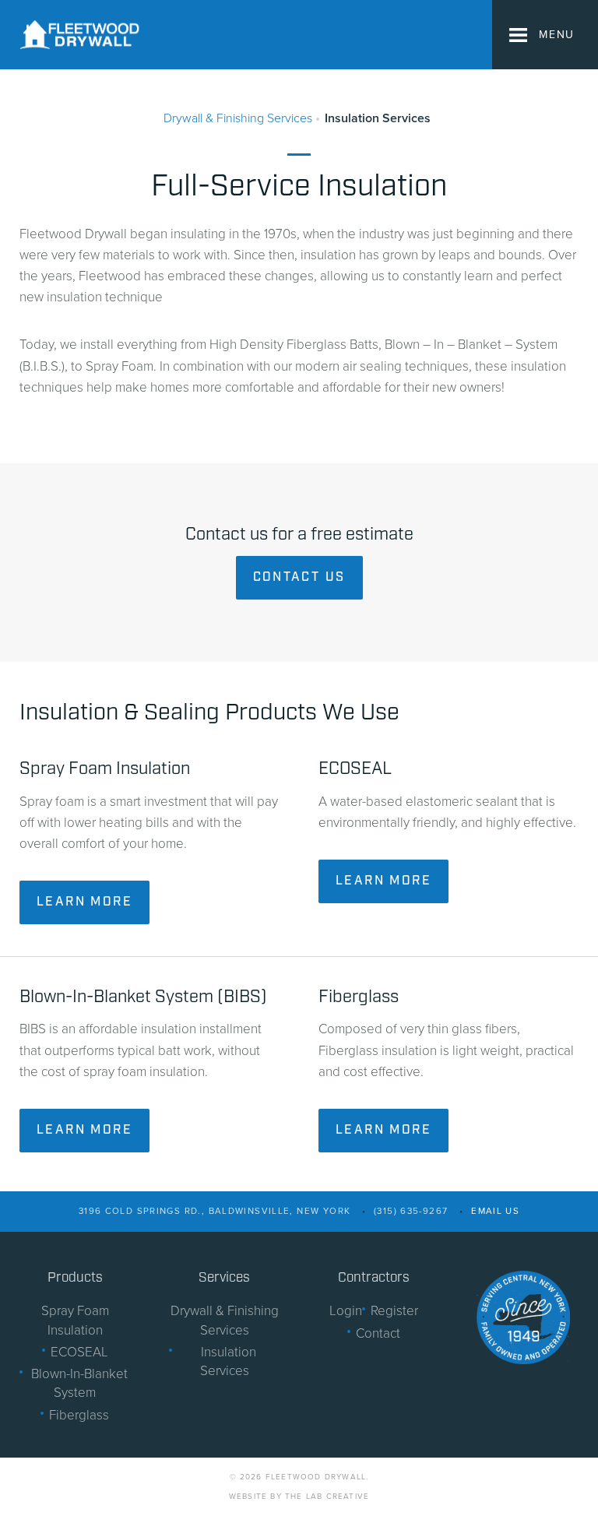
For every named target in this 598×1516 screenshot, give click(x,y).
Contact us (299, 577)
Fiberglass (79, 1415)
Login (345, 1311)
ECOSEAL (79, 1352)
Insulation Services (378, 118)
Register (394, 1311)
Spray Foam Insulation (75, 1320)
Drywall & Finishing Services (238, 118)
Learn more (84, 902)
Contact (378, 1333)
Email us (495, 1210)
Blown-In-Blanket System (79, 1383)
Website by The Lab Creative (299, 1496)
